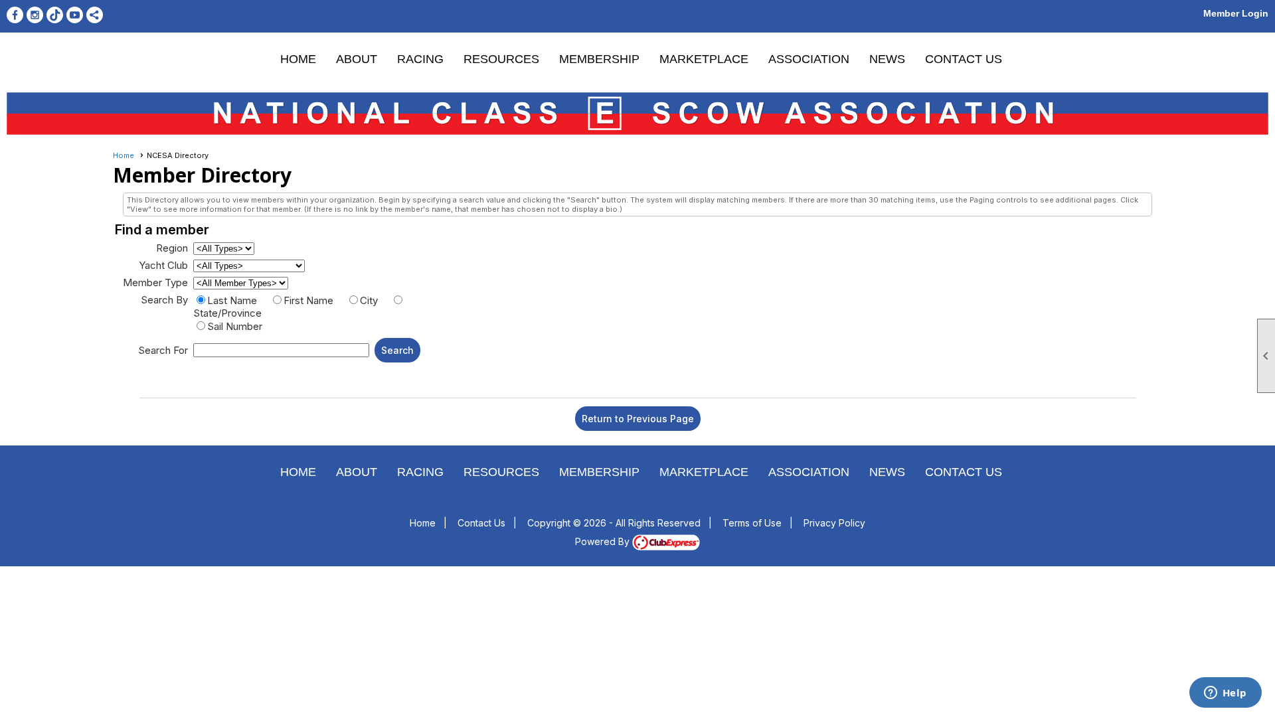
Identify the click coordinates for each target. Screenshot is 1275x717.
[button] (397, 350)
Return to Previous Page (638, 418)
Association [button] (808, 59)
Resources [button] (501, 59)
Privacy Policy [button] (834, 522)
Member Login (1235, 13)
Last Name (232, 300)
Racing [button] (420, 59)
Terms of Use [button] (752, 522)
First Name (308, 300)
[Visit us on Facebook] (15, 15)
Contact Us (963, 59)
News (887, 59)
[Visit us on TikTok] (54, 15)
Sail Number (234, 326)
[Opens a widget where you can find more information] (1225, 693)
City (369, 300)
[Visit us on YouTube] (74, 15)
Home (298, 59)
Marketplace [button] (703, 59)
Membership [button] (599, 59)
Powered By (603, 541)
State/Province (227, 313)
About (356, 59)
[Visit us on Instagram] (35, 15)
